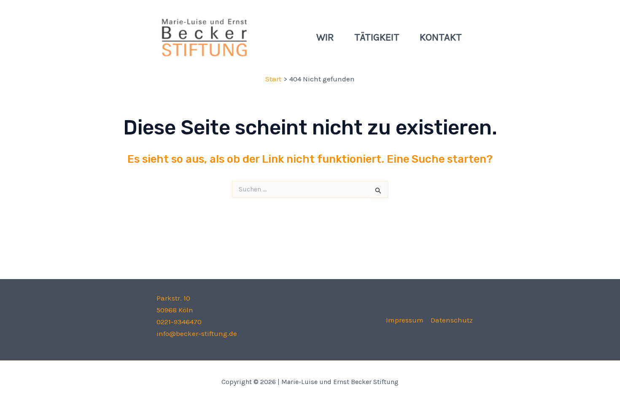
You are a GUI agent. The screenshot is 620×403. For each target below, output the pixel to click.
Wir (325, 37)
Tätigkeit (376, 37)
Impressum (404, 320)
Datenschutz (452, 320)
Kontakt (441, 37)
